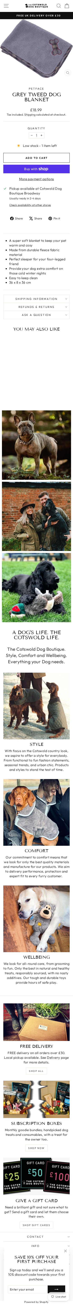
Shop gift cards (36, 1225)
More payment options (36, 179)
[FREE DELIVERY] (36, 1022)
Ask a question (36, 315)
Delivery (53, 1057)
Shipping (29, 114)
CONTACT (35, 1236)
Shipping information (36, 299)
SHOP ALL (36, 1071)
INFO (35, 1246)
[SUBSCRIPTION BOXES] (36, 1099)
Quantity (36, 128)
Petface (36, 88)
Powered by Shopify (36, 1301)
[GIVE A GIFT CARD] (36, 1176)
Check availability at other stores (30, 205)
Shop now (36, 1148)
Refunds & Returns (36, 307)
